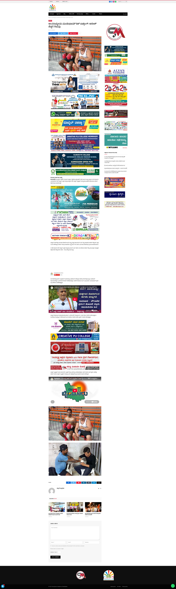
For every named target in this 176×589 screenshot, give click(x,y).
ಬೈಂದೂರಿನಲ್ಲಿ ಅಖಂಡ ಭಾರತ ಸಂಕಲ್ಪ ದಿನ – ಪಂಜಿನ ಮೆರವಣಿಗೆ (93, 514)
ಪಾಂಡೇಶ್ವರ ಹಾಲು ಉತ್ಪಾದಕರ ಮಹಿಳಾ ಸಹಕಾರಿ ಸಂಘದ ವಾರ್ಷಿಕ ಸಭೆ (55, 514)
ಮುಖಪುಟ (52, 14)
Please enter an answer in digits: (57, 549)
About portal (113, 586)
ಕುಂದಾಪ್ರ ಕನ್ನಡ (80, 14)
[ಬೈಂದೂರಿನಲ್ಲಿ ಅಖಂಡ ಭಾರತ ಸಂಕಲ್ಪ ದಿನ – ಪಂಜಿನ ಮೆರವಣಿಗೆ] (93, 507)
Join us (57, 1)
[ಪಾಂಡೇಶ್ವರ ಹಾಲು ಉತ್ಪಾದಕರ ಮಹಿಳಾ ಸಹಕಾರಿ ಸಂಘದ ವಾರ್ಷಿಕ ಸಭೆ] (56, 507)
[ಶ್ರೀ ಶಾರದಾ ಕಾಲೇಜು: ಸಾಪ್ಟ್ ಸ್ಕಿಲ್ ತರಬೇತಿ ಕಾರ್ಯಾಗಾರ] (75, 507)
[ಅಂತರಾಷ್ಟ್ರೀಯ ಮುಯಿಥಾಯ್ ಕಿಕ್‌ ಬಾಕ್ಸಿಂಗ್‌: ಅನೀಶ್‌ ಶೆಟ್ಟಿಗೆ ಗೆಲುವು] (74, 53)
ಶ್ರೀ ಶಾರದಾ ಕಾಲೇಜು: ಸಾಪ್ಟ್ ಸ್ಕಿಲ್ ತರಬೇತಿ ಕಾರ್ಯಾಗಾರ (75, 514)
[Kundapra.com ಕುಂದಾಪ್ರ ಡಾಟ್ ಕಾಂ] (52, 7)
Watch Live (65, 1)
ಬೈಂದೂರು (59, 14)
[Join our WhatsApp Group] (173, 586)
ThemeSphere (64, 586)
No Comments (52, 30)
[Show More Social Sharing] (79, 33)
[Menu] (126, 14)
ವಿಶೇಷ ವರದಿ (71, 14)
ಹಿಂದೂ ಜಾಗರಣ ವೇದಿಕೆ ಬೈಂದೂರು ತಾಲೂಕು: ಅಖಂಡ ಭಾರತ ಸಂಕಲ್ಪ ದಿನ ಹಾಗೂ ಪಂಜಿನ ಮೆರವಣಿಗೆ (115, 172)
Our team (119, 586)
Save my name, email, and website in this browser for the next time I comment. (68, 546)
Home (49, 17)
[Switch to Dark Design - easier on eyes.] (124, 14)
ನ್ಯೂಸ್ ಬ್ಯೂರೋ (60, 488)
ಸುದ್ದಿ (64, 14)
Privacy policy (125, 586)
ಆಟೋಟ (50, 20)
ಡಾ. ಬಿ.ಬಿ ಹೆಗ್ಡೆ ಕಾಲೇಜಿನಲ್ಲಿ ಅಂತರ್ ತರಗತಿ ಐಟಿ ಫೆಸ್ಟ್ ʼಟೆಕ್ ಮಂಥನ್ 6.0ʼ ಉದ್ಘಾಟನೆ (114, 157)
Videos (51, 1)
